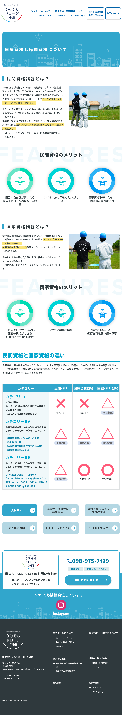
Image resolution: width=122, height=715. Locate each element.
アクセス (61, 15)
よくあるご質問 (78, 15)
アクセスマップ (98, 528)
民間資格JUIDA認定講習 (65, 670)
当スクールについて (40, 11)
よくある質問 (16, 528)
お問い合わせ (113, 13)
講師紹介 (59, 646)
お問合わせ (96, 687)
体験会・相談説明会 (98, 658)
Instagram (61, 613)
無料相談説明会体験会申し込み (95, 13)
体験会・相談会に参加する (58, 510)
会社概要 (57, 682)
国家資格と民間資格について (68, 11)
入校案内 (16, 510)
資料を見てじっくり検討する (99, 510)
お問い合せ (94, 682)
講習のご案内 (59, 658)
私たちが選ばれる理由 (65, 642)
